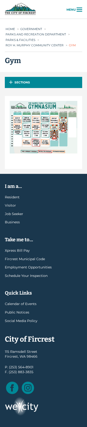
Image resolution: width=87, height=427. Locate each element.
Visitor (10, 205)
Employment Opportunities (28, 267)
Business (12, 222)
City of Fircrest (20, 14)
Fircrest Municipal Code (25, 259)
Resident (12, 197)
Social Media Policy (21, 321)
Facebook (12, 388)
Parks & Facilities (20, 40)
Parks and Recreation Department (36, 34)
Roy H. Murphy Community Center (35, 45)
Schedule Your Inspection (26, 276)
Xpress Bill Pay (17, 250)
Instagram (28, 388)
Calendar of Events (20, 304)
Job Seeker (14, 214)
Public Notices (17, 312)
